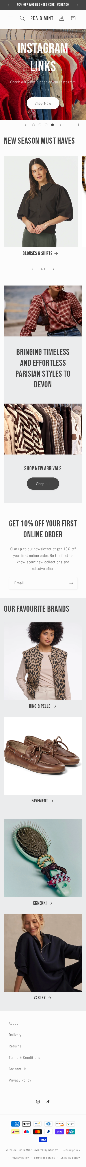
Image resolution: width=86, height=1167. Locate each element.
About (13, 1023)
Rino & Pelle (39, 706)
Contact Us (18, 1069)
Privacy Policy (20, 1080)
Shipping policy (70, 1158)
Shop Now (43, 103)
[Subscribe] (71, 583)
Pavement (40, 801)
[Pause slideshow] (81, 125)
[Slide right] (53, 269)
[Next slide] (60, 125)
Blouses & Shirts (37, 253)
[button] (11, 18)
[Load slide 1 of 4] (33, 125)
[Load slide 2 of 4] (40, 125)
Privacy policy (20, 1158)
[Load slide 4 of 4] (52, 125)
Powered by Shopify (45, 1150)
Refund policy (71, 1150)
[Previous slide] (25, 125)
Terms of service (44, 1158)
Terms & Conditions (24, 1057)
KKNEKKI (40, 903)
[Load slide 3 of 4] (46, 125)
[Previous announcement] (9, 5)
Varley (40, 998)
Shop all (43, 483)
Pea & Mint (25, 1150)
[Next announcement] (77, 5)
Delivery (15, 1035)
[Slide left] (32, 269)
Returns (15, 1046)
